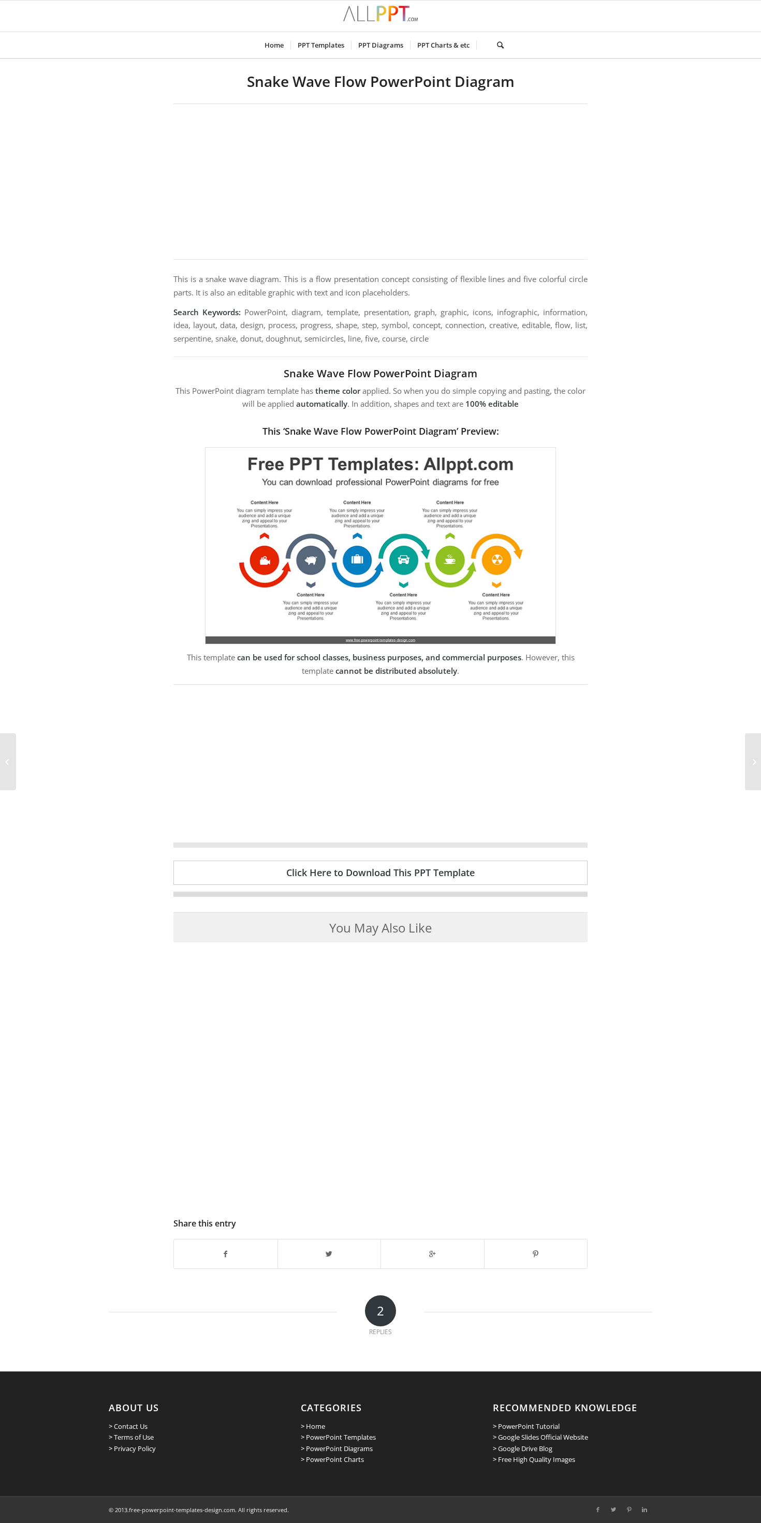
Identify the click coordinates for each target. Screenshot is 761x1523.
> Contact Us (128, 1426)
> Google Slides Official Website (540, 1437)
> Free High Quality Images (534, 1459)
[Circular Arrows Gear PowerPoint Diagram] (753, 761)
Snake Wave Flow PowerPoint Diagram (381, 81)
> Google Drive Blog (522, 1448)
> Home (313, 1426)
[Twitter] (613, 1509)
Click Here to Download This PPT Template (380, 872)
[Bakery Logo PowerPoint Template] (8, 761)
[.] (483, 45)
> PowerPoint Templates (338, 1437)
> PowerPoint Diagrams (337, 1448)
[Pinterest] (629, 1509)
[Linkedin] (644, 1509)
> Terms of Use (131, 1437)
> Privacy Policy (132, 1448)
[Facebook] (598, 1509)
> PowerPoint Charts (332, 1459)
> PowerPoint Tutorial (526, 1426)
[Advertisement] (380, 181)
